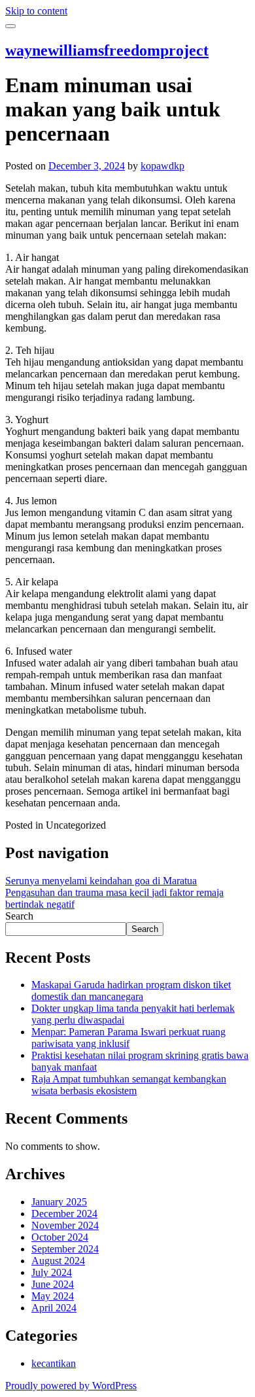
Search (19, 916)
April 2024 (53, 1307)
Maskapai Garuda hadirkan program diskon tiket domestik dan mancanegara (131, 990)
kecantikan (53, 1363)
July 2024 (51, 1272)
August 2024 (58, 1260)
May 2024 (52, 1296)
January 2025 (59, 1201)
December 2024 (64, 1213)
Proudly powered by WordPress (71, 1385)
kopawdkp (162, 165)
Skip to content (36, 10)
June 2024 (52, 1284)
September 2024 (65, 1248)
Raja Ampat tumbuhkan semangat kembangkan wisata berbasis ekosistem (128, 1084)
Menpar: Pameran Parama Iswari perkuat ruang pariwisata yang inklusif (128, 1037)
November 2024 (65, 1225)
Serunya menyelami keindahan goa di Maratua (101, 880)
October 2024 (59, 1237)
